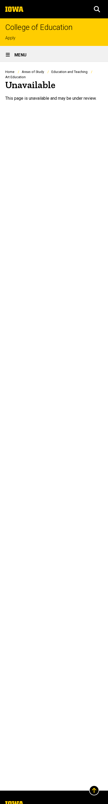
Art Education (15, 77)
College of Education (39, 27)
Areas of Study (33, 72)
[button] (97, 9)
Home (9, 72)
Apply (10, 37)
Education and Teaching (69, 72)
